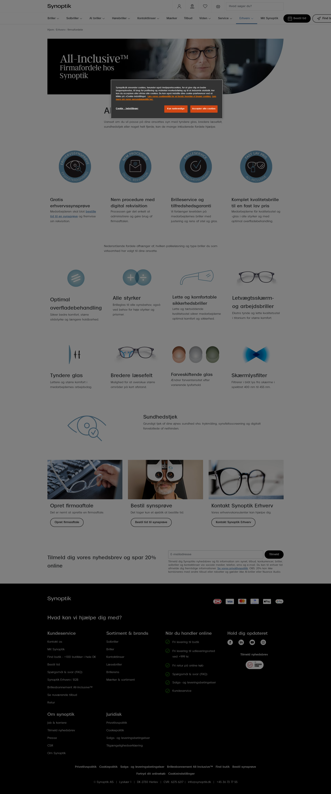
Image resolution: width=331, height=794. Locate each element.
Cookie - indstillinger (127, 109)
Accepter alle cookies (204, 109)
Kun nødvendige (175, 109)
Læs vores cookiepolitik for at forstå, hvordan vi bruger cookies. (179, 97)
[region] (167, 99)
